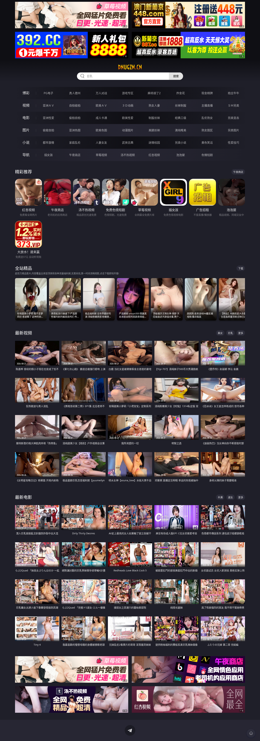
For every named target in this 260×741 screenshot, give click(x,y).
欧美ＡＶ (101, 105)
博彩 (26, 93)
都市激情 (48, 143)
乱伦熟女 (207, 118)
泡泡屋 (180, 155)
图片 (26, 130)
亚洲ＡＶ (48, 105)
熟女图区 (207, 130)
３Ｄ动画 (127, 105)
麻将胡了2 (154, 93)
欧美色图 (101, 130)
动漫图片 (127, 130)
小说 (26, 142)
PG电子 (48, 93)
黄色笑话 (207, 143)
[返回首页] (251, 733)
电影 (26, 117)
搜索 (176, 76)
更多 (240, 333)
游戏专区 (127, 93)
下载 (240, 268)
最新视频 (23, 333)
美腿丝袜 (154, 130)
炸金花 (180, 93)
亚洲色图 (74, 130)
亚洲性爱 (48, 118)
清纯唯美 (180, 130)
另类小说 (180, 143)
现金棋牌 (207, 93)
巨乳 (230, 333)
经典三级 (180, 118)
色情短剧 (207, 155)
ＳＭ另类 (233, 105)
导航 (26, 154)
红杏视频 (154, 155)
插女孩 (48, 155)
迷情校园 (154, 143)
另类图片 (233, 130)
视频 (26, 105)
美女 (220, 333)
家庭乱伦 (74, 143)
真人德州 (74, 93)
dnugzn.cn (130, 67)
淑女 (230, 497)
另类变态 (233, 118)
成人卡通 (101, 118)
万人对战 (101, 93)
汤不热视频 (128, 155)
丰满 (220, 497)
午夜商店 (74, 155)
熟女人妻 (154, 105)
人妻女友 (101, 143)
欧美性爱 (127, 118)
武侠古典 (127, 143)
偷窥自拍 (48, 130)
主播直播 (207, 105)
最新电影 (23, 497)
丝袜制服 (180, 105)
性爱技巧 (233, 143)
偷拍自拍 (74, 118)
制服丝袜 (154, 118)
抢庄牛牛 (233, 93)
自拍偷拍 (74, 105)
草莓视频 (101, 155)
